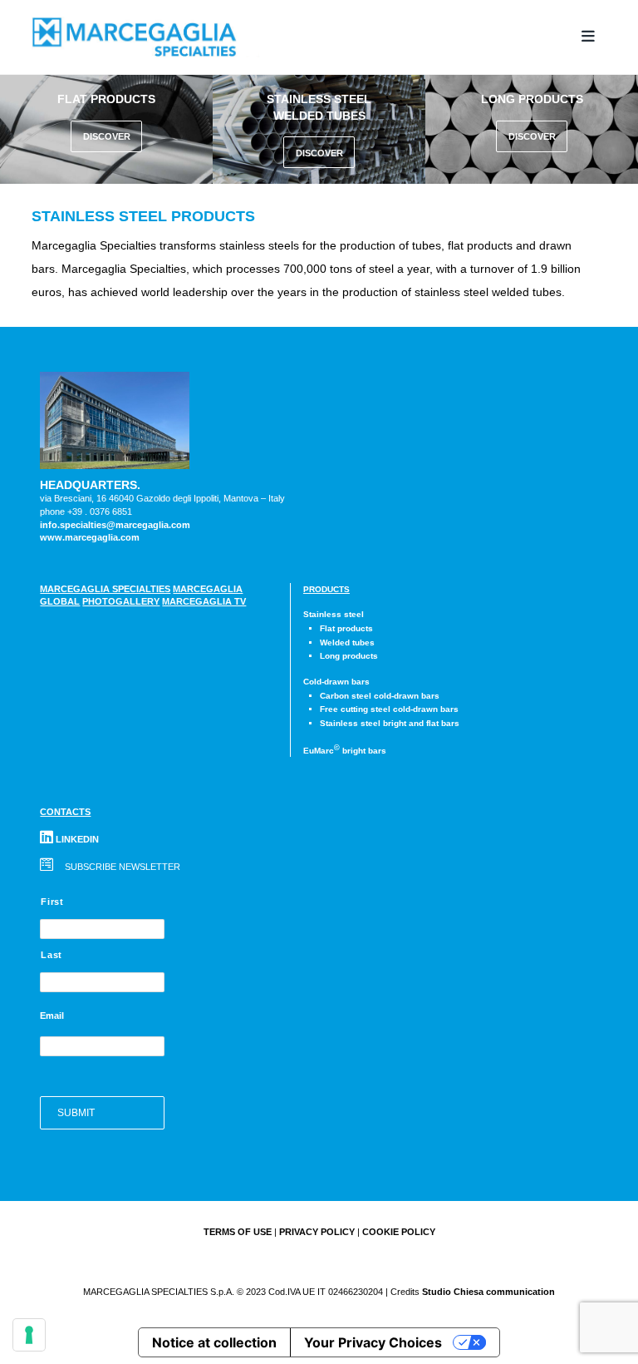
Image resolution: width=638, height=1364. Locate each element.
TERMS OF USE (238, 1232)
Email (52, 1016)
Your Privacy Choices (373, 1342)
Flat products (346, 628)
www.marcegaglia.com (90, 537)
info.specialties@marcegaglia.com (115, 525)
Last (51, 955)
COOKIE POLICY (398, 1232)
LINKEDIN (76, 839)
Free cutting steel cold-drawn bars (389, 709)
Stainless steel (333, 614)
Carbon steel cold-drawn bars (379, 695)
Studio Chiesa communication (488, 1292)
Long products (349, 655)
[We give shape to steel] (164, 37)
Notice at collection (214, 1342)
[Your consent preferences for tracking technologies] (29, 1335)
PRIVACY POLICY (317, 1232)
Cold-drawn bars (336, 681)
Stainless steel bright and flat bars (389, 723)
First (52, 902)
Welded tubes (347, 642)
